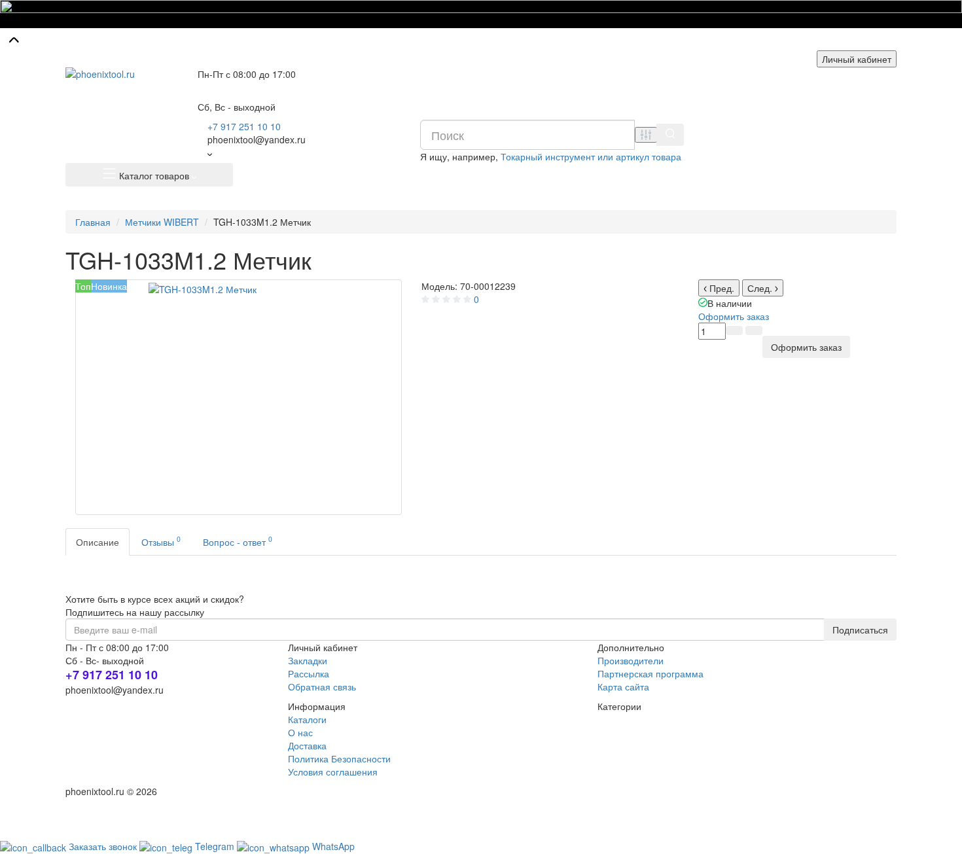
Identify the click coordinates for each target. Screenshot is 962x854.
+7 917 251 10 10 (244, 126)
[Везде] (646, 135)
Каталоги (307, 719)
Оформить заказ (733, 316)
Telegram (216, 846)
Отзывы (161, 541)
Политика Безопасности (339, 758)
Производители (630, 660)
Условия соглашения (333, 771)
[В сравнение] (734, 330)
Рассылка (308, 673)
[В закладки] (753, 330)
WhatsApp (333, 846)
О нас (300, 732)
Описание (97, 541)
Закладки (307, 660)
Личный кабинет (856, 58)
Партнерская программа (650, 673)
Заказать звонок (104, 846)
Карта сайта (623, 686)
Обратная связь (322, 686)
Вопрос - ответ (237, 541)
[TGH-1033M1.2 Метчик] (238, 397)
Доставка (307, 745)
